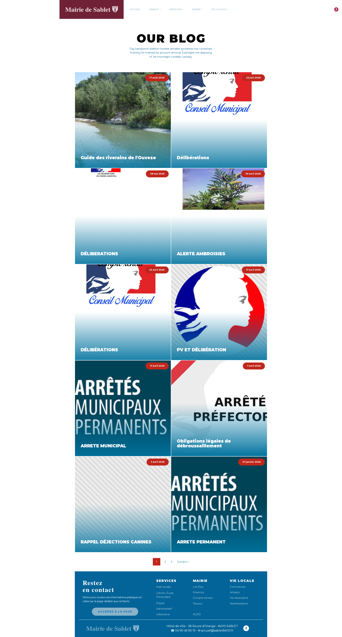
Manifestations (239, 603)
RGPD (197, 614)
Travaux (197, 603)
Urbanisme (163, 614)
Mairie (196, 9)
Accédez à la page (115, 611)
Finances (198, 592)
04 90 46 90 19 (183, 630)
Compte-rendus (203, 598)
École (169, 593)
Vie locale (218, 9)
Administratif (164, 608)
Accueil (135, 9)
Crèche (160, 593)
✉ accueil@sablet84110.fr (216, 630)
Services (176, 9)
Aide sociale (163, 587)
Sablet (154, 9)
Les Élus (198, 587)
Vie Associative (239, 598)
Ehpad (160, 603)
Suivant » (183, 561)
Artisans (235, 592)
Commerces (237, 587)
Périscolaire (163, 597)
